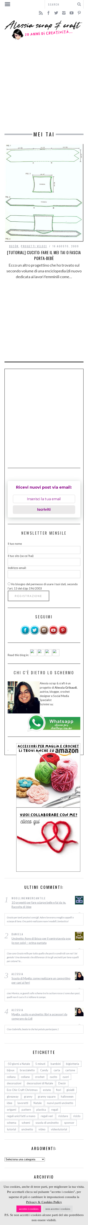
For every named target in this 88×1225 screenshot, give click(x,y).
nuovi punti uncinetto (60, 1103)
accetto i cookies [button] (28, 1208)
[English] (33, 655)
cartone (70, 1070)
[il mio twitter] (34, 634)
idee (9, 1103)
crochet (39, 1077)
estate (47, 1090)
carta (57, 1070)
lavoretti (23, 1103)
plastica (41, 1109)
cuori (66, 1077)
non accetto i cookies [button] (57, 1208)
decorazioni (14, 1083)
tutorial (11, 1129)
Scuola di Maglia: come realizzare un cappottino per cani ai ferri (41, 980)
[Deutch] (41, 655)
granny (28, 1096)
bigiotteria (72, 1063)
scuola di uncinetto (47, 1122)
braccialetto (27, 1070)
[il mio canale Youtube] (53, 634)
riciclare (63, 1116)
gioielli (70, 1090)
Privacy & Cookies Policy (44, 1202)
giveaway (13, 1096)
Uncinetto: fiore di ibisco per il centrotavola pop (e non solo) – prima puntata (41, 940)
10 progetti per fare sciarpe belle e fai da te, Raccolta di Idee (39, 905)
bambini (56, 1063)
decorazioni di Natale (40, 1083)
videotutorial (59, 1129)
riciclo (77, 1116)
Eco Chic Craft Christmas (22, 1090)
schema (11, 1122)
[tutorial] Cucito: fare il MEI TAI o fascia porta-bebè (44, 255)
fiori (58, 1090)
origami (11, 1109)
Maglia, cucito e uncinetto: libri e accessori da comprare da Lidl (39, 1016)
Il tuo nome (15, 543)
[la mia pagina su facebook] (25, 634)
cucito (53, 1077)
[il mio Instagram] (44, 634)
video (41, 1129)
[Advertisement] (44, 86)
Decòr (14, 246)
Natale (38, 1103)
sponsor (69, 1122)
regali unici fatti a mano (21, 1116)
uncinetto (27, 1129)
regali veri (47, 1116)
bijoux (11, 1070)
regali (54, 1109)
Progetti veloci (34, 246)
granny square (47, 1096)
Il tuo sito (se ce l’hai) (21, 556)
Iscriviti (44, 509)
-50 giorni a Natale (18, 1063)
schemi (26, 1122)
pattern (26, 1109)
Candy (44, 1070)
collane (25, 1077)
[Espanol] (48, 655)
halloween (67, 1096)
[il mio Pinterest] (62, 634)
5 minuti (40, 1063)
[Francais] (56, 655)
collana (11, 1077)
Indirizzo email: (17, 568)
